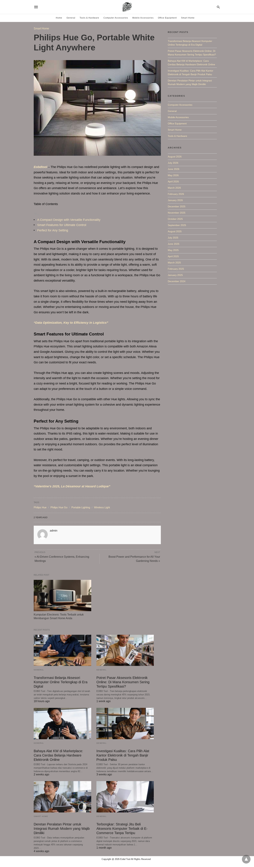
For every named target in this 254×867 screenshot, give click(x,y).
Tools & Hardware (89, 18)
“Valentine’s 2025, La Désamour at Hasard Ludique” (72, 486)
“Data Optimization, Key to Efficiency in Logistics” (71, 322)
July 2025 (173, 237)
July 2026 (173, 162)
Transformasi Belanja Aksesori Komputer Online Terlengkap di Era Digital (60, 682)
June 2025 (173, 243)
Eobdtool (40, 167)
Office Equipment (167, 18)
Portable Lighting (80, 507)
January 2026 (175, 200)
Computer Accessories (116, 18)
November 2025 (176, 212)
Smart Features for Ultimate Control (61, 225)
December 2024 (176, 281)
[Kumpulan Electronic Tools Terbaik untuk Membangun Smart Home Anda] (62, 595)
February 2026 (176, 194)
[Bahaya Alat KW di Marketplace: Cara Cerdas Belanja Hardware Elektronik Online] (62, 723)
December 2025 (176, 206)
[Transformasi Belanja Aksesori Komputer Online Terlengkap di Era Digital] (62, 650)
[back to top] (246, 859)
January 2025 (175, 275)
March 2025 (174, 262)
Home (59, 18)
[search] (218, 7)
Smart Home (188, 18)
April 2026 (173, 181)
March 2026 (174, 187)
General (71, 18)
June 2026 (173, 169)
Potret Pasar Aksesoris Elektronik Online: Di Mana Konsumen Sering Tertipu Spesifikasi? (122, 682)
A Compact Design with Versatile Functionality (68, 220)
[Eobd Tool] (127, 7)
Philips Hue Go (58, 507)
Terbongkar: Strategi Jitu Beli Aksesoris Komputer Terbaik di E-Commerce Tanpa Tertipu (122, 828)
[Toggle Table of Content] (36, 214)
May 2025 (173, 250)
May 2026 (173, 175)
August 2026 (175, 156)
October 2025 (175, 219)
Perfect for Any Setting (52, 230)
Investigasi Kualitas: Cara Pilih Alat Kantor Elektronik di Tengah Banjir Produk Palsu (122, 755)
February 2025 (176, 268)
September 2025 (177, 225)
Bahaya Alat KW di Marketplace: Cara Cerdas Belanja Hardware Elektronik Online (58, 755)
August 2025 (175, 231)
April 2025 (173, 256)
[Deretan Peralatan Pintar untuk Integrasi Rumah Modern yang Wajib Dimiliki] (62, 796)
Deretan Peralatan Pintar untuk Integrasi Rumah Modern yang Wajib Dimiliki (62, 828)
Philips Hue (40, 507)
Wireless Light (102, 507)
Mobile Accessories (143, 18)
